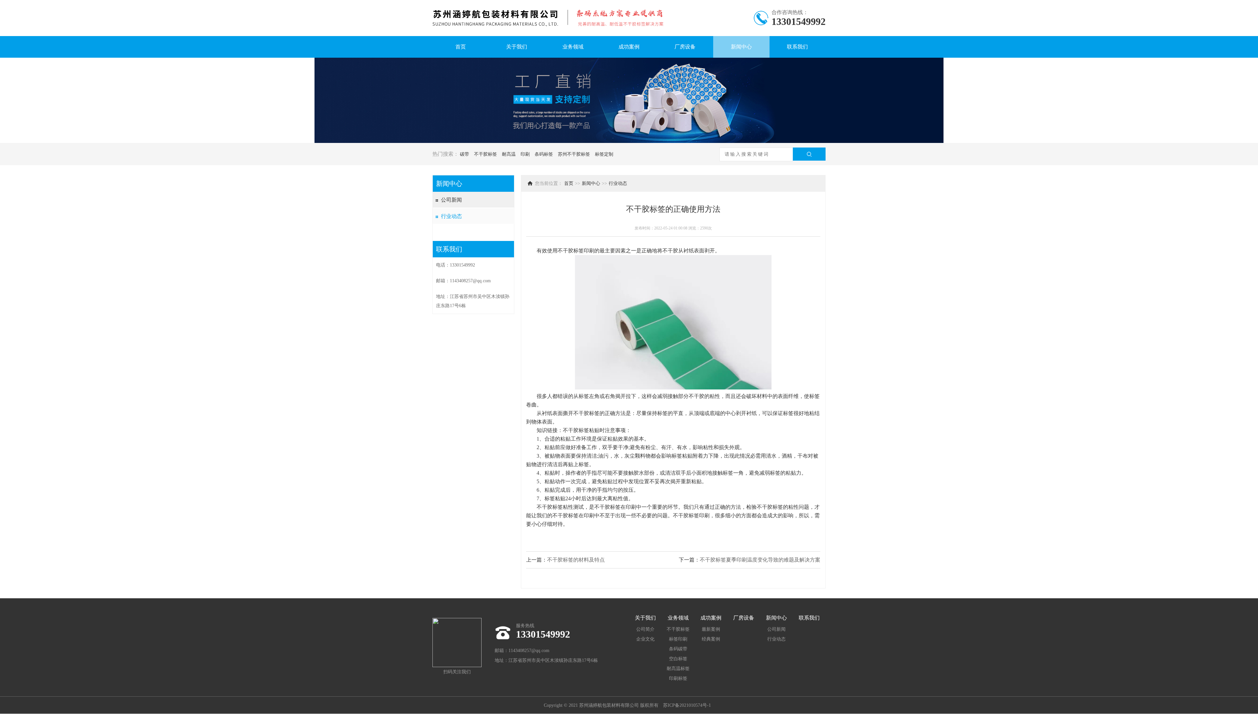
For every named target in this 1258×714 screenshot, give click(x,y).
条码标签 (544, 154)
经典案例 (711, 639)
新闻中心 (741, 47)
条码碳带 (678, 648)
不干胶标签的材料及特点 (576, 560)
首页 (460, 47)
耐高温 (509, 154)
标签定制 (604, 154)
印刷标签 (678, 678)
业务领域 (572, 47)
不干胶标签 (485, 154)
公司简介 (645, 629)
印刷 (525, 154)
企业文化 (645, 639)
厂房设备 (685, 47)
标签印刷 (678, 639)
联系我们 (797, 47)
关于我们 (516, 47)
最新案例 (711, 629)
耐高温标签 (678, 668)
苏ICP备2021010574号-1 (687, 705)
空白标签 (678, 658)
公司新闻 (451, 200)
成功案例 (629, 47)
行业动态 (451, 216)
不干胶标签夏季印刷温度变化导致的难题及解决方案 (760, 560)
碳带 (464, 154)
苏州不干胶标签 (574, 154)
